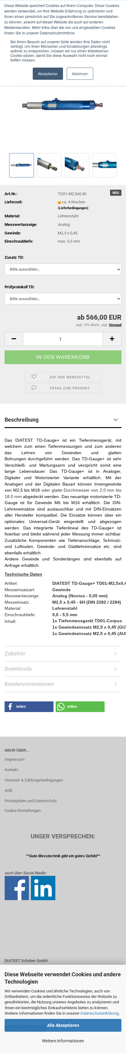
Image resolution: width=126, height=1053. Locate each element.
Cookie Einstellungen (23, 810)
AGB (8, 790)
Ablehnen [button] (80, 73)
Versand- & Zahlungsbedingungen (34, 780)
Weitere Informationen (63, 1040)
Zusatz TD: (14, 257)
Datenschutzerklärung (99, 1013)
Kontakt (11, 769)
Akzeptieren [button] (48, 73)
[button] (14, 339)
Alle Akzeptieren (63, 1025)
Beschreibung (22, 419)
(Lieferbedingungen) (73, 208)
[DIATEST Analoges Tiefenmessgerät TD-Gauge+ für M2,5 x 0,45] (63, 106)
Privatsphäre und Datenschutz (31, 801)
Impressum (14, 759)
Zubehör (15, 653)
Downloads (18, 668)
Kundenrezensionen (29, 684)
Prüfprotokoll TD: (20, 287)
